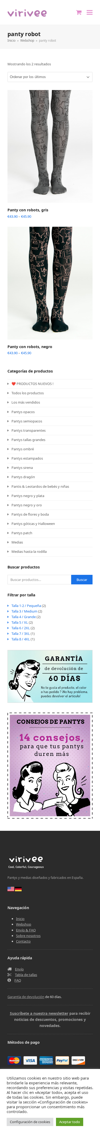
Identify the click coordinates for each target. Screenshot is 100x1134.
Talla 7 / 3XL (20, 633)
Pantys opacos (23, 411)
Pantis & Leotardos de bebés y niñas (40, 486)
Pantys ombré (22, 449)
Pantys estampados (27, 458)
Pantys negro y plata (27, 495)
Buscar (82, 579)
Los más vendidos (25, 402)
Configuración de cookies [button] (30, 1121)
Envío (19, 969)
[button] (90, 12)
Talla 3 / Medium (24, 611)
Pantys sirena (22, 467)
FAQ (17, 980)
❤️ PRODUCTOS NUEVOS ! (32, 383)
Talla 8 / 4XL (20, 639)
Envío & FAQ (26, 930)
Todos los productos (27, 393)
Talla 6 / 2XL (20, 628)
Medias (17, 542)
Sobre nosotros (28, 935)
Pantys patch (21, 532)
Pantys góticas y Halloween (33, 523)
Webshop (23, 924)
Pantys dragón (23, 476)
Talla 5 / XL (19, 622)
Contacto (23, 941)
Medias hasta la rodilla (29, 551)
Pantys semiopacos (26, 421)
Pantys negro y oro (26, 505)
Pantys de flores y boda (30, 514)
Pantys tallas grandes (28, 439)
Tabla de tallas (26, 974)
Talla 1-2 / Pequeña (26, 605)
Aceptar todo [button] (69, 1121)
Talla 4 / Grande (23, 616)
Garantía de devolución (25, 996)
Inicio (20, 918)
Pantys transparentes (28, 430)
